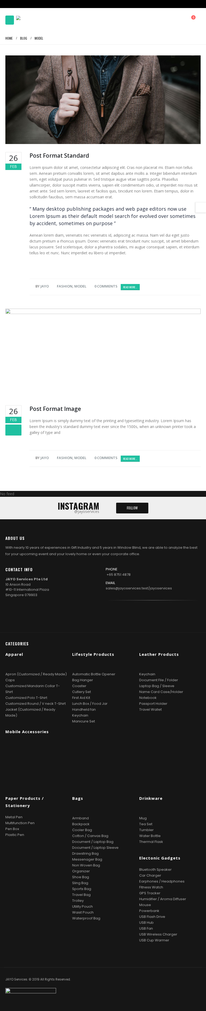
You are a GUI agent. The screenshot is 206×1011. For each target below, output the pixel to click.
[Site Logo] (31, 20)
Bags (77, 798)
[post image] (103, 99)
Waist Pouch (83, 912)
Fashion (64, 286)
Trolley (78, 900)
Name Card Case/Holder (161, 691)
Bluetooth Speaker (155, 869)
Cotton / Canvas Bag (90, 835)
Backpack (81, 824)
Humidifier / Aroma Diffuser (162, 899)
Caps (10, 680)
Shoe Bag (80, 877)
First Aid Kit (81, 697)
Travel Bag (81, 894)
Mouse (145, 904)
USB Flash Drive (152, 916)
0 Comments (105, 286)
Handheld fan (84, 709)
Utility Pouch (82, 906)
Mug (143, 818)
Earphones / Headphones (162, 881)
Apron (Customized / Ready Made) (36, 674)
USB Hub (146, 922)
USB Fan (146, 928)
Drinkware (151, 798)
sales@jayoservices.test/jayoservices (139, 588)
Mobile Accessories (27, 731)
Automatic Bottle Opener (93, 674)
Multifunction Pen (20, 823)
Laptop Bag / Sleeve (156, 685)
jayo (45, 286)
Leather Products (159, 654)
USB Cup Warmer (154, 940)
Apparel (14, 654)
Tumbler (146, 829)
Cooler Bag (82, 829)
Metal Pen (14, 817)
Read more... (130, 287)
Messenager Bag (87, 859)
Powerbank (149, 910)
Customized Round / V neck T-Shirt (35, 703)
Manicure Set (83, 721)
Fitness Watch (151, 887)
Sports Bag (81, 888)
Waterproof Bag (86, 918)
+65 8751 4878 (118, 574)
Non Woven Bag (86, 865)
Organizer (81, 871)
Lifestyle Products (93, 654)
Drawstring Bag (85, 853)
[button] (9, 20)
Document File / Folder (158, 680)
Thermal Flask (151, 841)
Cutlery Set (81, 691)
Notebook (148, 697)
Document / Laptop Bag (92, 841)
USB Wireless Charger (158, 934)
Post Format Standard (59, 155)
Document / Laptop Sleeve (95, 847)
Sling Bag (80, 882)
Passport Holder (153, 703)
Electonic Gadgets (160, 858)
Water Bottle (150, 835)
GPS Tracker (149, 893)
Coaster (79, 685)
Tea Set (145, 824)
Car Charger (150, 875)
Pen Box (12, 828)
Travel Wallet (150, 709)
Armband (80, 818)
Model (80, 286)
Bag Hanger (82, 680)
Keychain (80, 715)
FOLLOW (132, 507)
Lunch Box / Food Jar (90, 703)
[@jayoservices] (161, 614)
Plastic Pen (14, 834)
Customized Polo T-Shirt (26, 697)
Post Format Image (55, 408)
